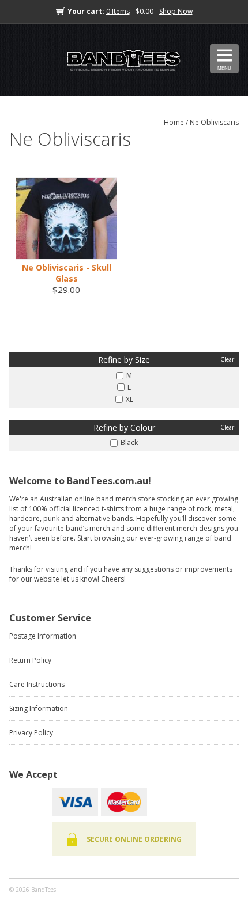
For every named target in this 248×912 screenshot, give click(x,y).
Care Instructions (37, 684)
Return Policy (30, 660)
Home (174, 122)
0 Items (118, 11)
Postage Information (42, 636)
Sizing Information (38, 708)
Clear (227, 359)
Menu (224, 68)
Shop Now (176, 11)
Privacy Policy (31, 733)
